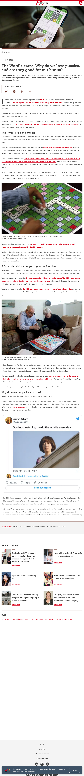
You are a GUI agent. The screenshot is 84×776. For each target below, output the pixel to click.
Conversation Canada (9, 619)
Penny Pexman (7, 526)
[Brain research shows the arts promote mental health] (48, 579)
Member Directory (42, 754)
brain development (36, 619)
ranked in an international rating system (57, 147)
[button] (7, 91)
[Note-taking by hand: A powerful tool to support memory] (48, 556)
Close (75, 770)
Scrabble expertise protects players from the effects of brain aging (47, 289)
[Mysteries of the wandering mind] (6, 579)
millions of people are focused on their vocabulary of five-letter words (37, 102)
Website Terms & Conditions (25, 771)
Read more (16, 565)
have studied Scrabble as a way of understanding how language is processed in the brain (46, 124)
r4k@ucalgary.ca (42, 758)
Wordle (42, 99)
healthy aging (23, 619)
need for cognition (18, 407)
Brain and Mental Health (63, 619)
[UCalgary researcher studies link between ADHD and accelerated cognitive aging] (48, 598)
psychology (49, 619)
